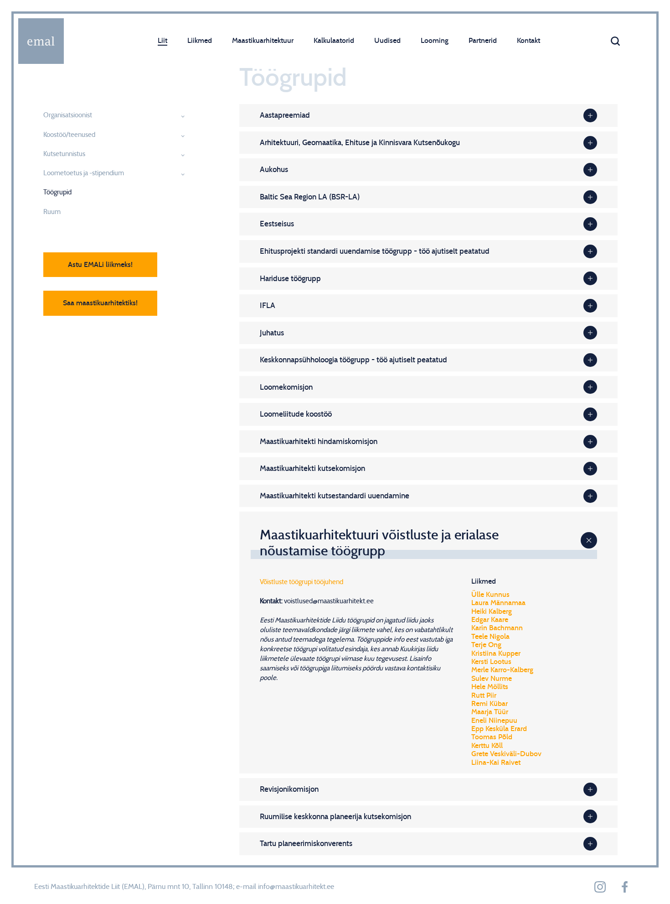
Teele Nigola (490, 636)
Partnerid (483, 40)
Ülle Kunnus (490, 594)
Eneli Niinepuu (494, 720)
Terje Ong (486, 644)
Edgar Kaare (489, 619)
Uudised (387, 40)
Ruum (52, 212)
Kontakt (528, 40)
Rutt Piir (483, 695)
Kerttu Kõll (487, 745)
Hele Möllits (489, 686)
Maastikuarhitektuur (263, 40)
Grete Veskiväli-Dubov (506, 754)
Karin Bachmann (497, 628)
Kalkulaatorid (334, 40)
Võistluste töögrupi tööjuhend (301, 582)
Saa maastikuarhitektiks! (100, 303)
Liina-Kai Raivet (496, 762)
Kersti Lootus (491, 661)
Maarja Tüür (489, 712)
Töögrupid (57, 192)
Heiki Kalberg (491, 611)
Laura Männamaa (498, 602)
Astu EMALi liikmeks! (100, 264)
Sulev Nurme (491, 678)
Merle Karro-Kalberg (502, 670)
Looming (434, 40)
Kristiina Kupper (496, 653)
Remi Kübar (489, 703)
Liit (162, 40)
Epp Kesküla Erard (499, 728)
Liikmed (199, 40)
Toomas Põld (491, 737)
